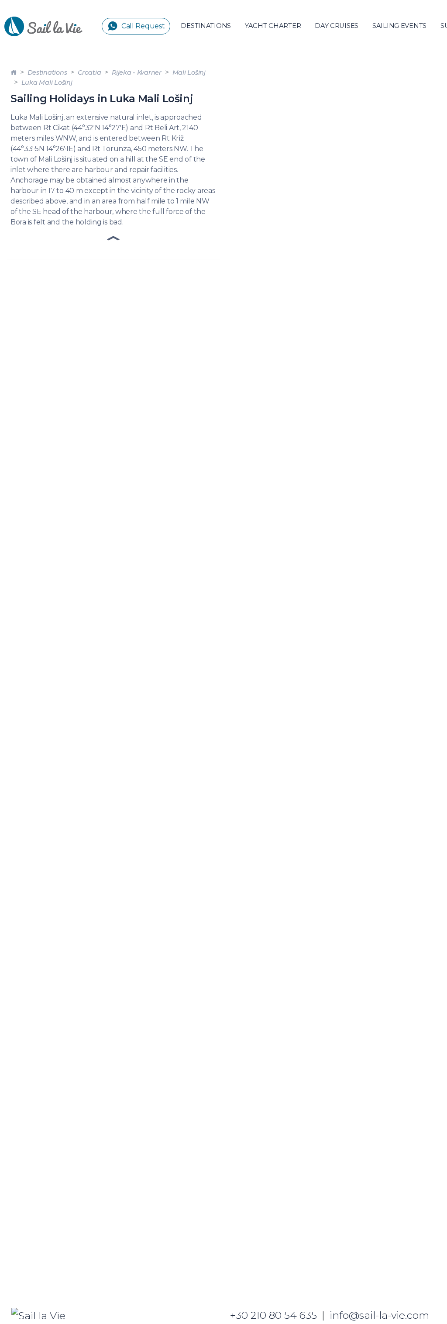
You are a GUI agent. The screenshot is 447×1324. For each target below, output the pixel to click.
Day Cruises (336, 26)
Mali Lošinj (189, 72)
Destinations (206, 26)
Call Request (143, 26)
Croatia (89, 72)
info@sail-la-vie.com (379, 1315)
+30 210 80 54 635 (273, 1315)
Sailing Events (399, 26)
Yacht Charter (273, 26)
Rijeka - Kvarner (137, 72)
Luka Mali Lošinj (46, 82)
